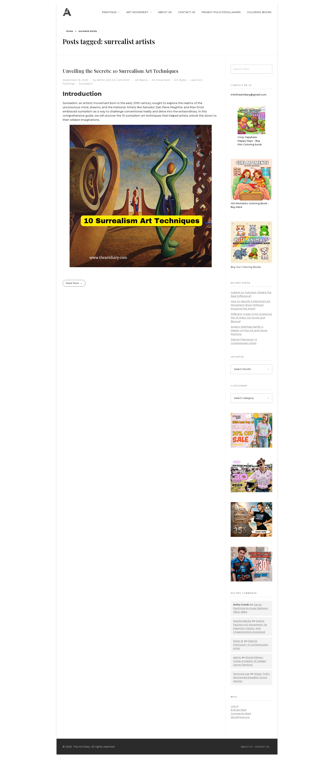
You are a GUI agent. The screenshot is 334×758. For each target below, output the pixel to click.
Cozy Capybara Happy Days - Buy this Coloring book (250, 141)
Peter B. (238, 641)
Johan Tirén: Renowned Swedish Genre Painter (251, 677)
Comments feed (241, 713)
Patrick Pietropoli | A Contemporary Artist (250, 644)
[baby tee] (251, 475)
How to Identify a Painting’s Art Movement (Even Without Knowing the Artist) (250, 305)
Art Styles (180, 80)
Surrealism (86, 83)
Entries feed (238, 709)
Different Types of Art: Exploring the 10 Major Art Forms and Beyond (251, 318)
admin (101, 80)
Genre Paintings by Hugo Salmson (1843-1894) (250, 608)
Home (69, 31)
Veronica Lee (241, 673)
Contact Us (262, 746)
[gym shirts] (251, 519)
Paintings (69, 83)
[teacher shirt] (251, 430)
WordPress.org (240, 717)
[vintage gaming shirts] (251, 564)
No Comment (121, 80)
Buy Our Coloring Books (246, 267)
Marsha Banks (242, 621)
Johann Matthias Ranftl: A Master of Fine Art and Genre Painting (249, 330)
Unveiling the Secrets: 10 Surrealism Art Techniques (120, 71)
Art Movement (161, 80)
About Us (246, 746)
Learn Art (196, 80)
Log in (234, 706)
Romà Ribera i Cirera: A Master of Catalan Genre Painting (249, 661)
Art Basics (141, 80)
